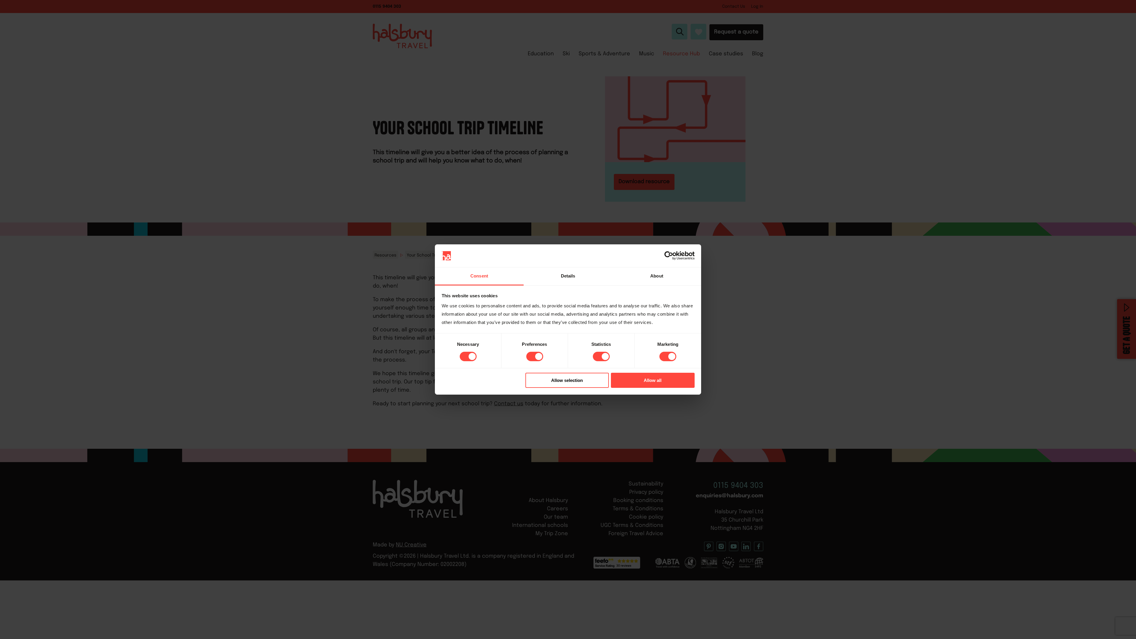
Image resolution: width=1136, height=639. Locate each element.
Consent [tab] (479, 275)
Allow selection (567, 380)
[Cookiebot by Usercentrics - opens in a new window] (669, 255)
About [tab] (656, 275)
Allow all (652, 380)
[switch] (534, 356)
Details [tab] (568, 275)
